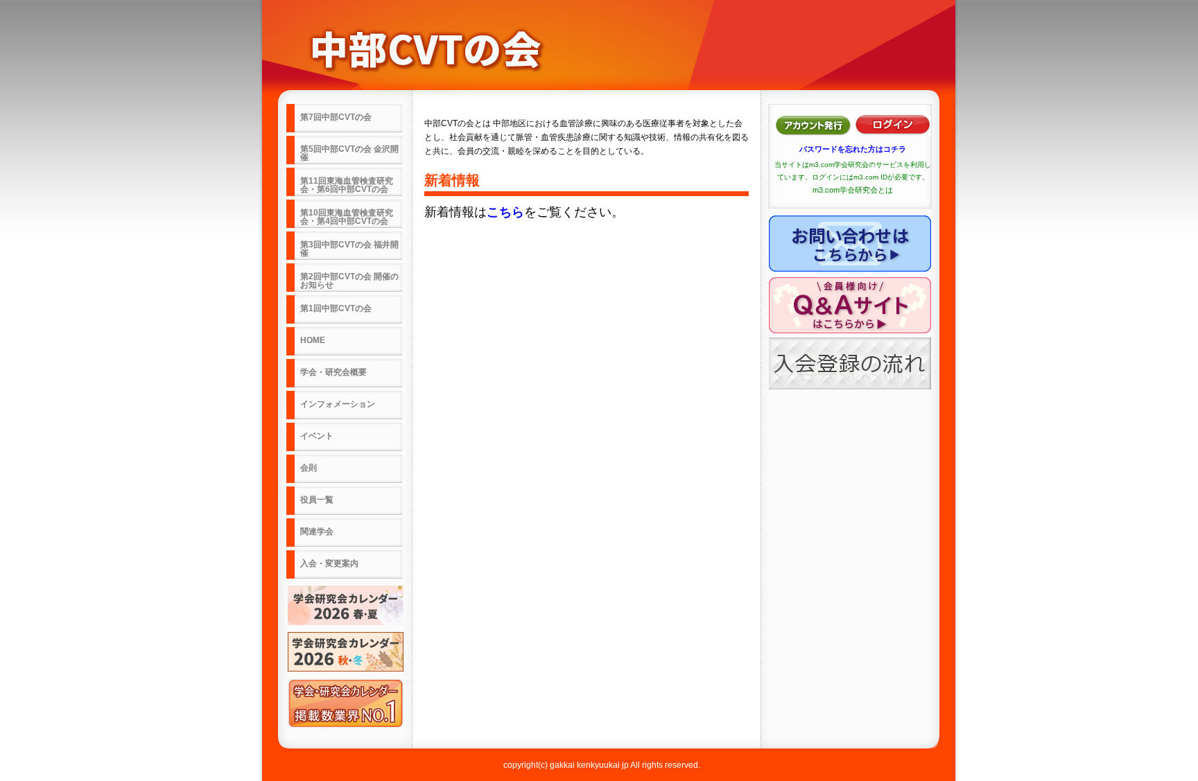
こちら (505, 212)
